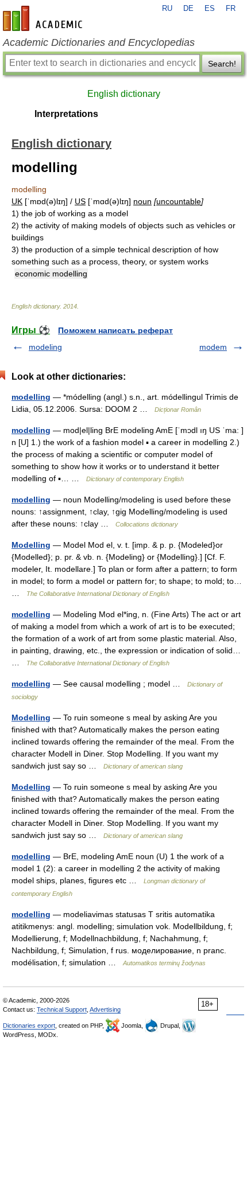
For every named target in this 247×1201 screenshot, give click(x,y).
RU (167, 9)
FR (231, 9)
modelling (31, 396)
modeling (45, 347)
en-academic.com (44, 18)
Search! (222, 63)
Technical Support (62, 1009)
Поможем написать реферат (115, 330)
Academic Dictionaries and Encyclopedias (99, 42)
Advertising (105, 1009)
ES (209, 9)
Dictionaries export (29, 1025)
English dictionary (123, 94)
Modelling (31, 544)
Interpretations (66, 114)
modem (213, 347)
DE (188, 9)
